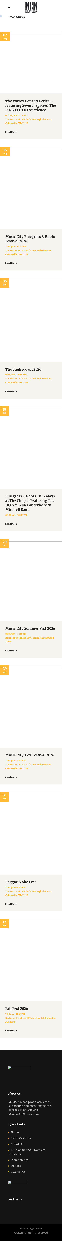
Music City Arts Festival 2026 (29, 755)
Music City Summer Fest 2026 (30, 628)
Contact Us (18, 1171)
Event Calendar (21, 1138)
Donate (16, 1165)
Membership (19, 1160)
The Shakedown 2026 (23, 369)
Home (15, 1132)
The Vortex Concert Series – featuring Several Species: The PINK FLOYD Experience (30, 105)
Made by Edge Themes (31, 1228)
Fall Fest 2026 (16, 1009)
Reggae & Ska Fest (20, 882)
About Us (17, 1144)
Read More (11, 132)
